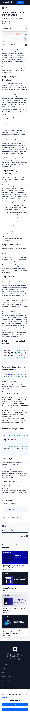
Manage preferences (15, 700)
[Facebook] (12, 517)
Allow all (15, 709)
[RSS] (4, 517)
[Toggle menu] (26, 2)
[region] (15, 700)
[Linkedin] (17, 517)
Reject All (15, 704)
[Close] (28, 690)
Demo (19, 2)
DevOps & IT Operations (9, 23)
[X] (8, 517)
